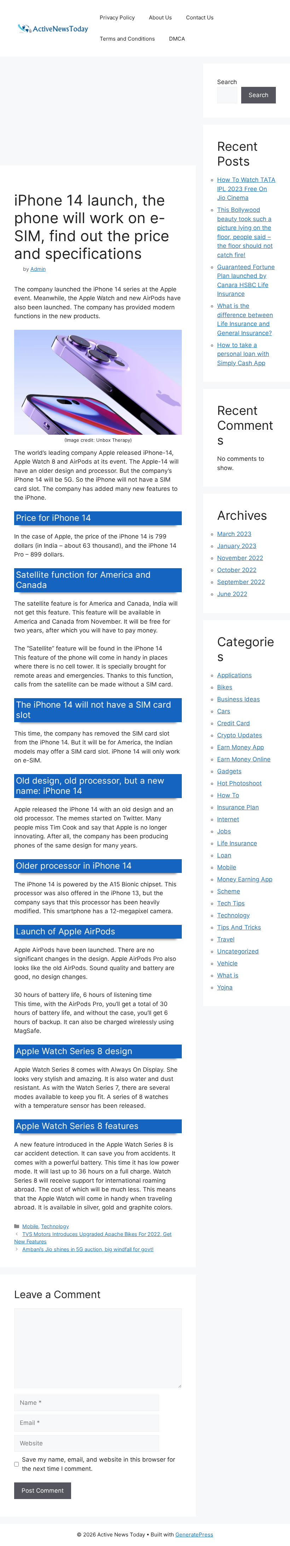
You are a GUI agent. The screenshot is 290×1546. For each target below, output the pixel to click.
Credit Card (233, 723)
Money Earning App (244, 879)
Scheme (228, 891)
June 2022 (232, 593)
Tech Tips (231, 903)
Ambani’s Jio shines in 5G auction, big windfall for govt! (87, 1249)
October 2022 (236, 569)
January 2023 (236, 545)
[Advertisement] (98, 113)
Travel (225, 939)
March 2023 (234, 533)
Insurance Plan (238, 807)
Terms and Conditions (127, 38)
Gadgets (229, 771)
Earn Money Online (244, 759)
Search (227, 81)
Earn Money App (240, 747)
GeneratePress (194, 1534)
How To (228, 795)
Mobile (30, 1226)
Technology (55, 1226)
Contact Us (200, 17)
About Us (160, 17)
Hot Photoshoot (239, 783)
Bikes (224, 687)
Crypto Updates (239, 735)
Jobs (224, 831)
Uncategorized (238, 951)
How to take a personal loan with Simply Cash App (243, 354)
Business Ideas (238, 699)
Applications (234, 675)
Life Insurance (237, 843)
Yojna (225, 987)
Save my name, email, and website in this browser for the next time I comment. (98, 1464)
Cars (223, 711)
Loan (224, 855)
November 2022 (240, 557)
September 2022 (241, 581)
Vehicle (227, 963)
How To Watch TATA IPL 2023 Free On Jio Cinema (246, 188)
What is (227, 975)
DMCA (177, 38)
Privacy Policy (117, 17)
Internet (228, 819)
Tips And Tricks (239, 927)
